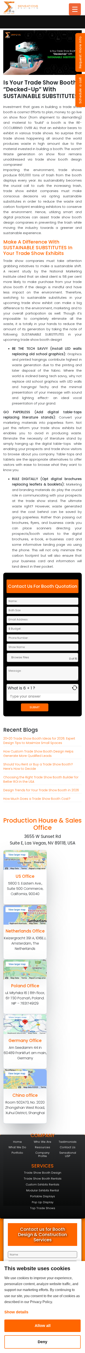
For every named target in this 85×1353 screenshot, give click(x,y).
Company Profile (42, 1154)
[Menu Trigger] (75, 9)
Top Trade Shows (42, 1208)
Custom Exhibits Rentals (42, 1184)
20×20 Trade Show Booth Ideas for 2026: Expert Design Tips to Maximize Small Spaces (39, 740)
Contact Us (67, 1147)
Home (17, 1142)
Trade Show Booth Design (42, 1173)
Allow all (43, 1325)
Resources (42, 1147)
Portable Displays (42, 1196)
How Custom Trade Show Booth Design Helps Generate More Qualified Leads (38, 753)
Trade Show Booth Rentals (42, 1178)
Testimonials (67, 1142)
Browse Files (20, 657)
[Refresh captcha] (74, 688)
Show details (16, 1312)
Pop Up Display (42, 1202)
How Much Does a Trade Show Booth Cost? (36, 799)
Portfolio (17, 1153)
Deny (42, 1342)
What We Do (17, 1147)
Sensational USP (67, 1154)
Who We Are (42, 1142)
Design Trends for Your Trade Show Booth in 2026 (41, 790)
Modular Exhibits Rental (42, 1190)
